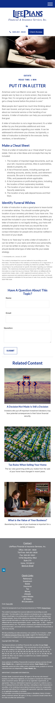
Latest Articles (27, 596)
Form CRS (9, 604)
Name (8, 298)
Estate (27, 583)
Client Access (36, 31)
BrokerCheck (46, 608)
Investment (27, 581)
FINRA (18, 647)
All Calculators (27, 601)
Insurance (28, 586)
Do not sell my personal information (37, 637)
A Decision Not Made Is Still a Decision (27, 406)
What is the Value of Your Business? (27, 520)
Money (27, 591)
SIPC (21, 647)
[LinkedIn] (27, 26)
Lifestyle (27, 594)
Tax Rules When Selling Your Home (27, 464)
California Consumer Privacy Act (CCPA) (17, 635)
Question (8, 328)
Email (8, 313)
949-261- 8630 (19, 31)
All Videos (27, 599)
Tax (27, 589)
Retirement (27, 578)
